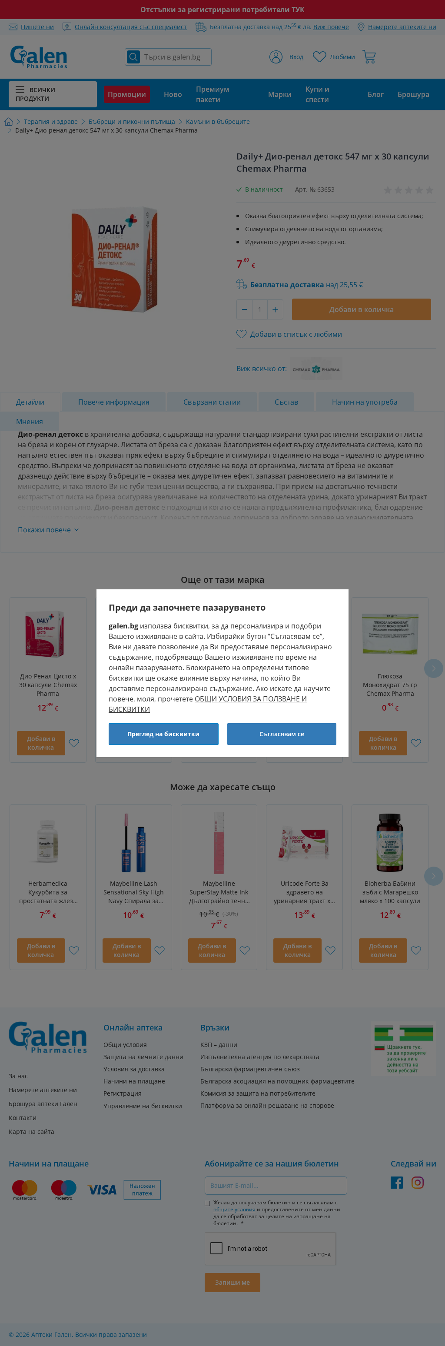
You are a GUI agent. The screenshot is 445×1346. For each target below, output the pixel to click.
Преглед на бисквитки (163, 734)
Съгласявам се (281, 734)
